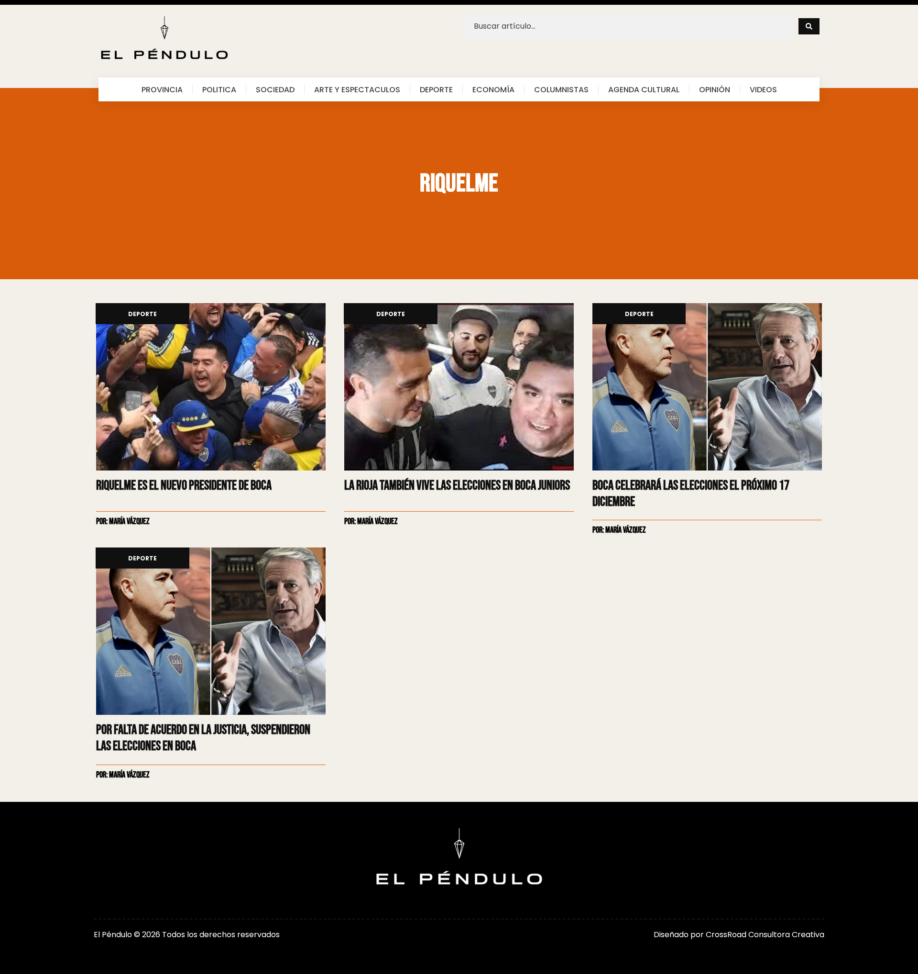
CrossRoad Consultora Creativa (765, 934)
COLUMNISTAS (561, 89)
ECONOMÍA (493, 89)
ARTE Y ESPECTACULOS (357, 89)
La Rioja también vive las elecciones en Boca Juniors (457, 485)
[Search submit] (809, 26)
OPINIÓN (714, 89)
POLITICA (219, 89)
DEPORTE (436, 89)
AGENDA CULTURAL (643, 89)
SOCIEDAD (275, 89)
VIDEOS (763, 89)
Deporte (142, 314)
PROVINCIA (162, 89)
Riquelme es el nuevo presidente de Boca (184, 485)
